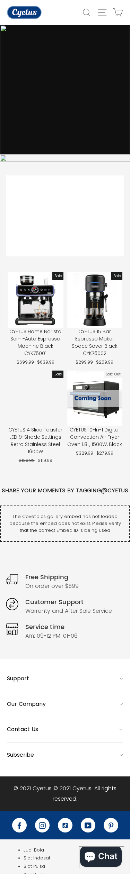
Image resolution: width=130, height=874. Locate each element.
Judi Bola (34, 850)
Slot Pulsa (34, 866)
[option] (65, 90)
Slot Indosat (37, 858)
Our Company (26, 704)
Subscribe (20, 755)
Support (18, 678)
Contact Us (22, 729)
